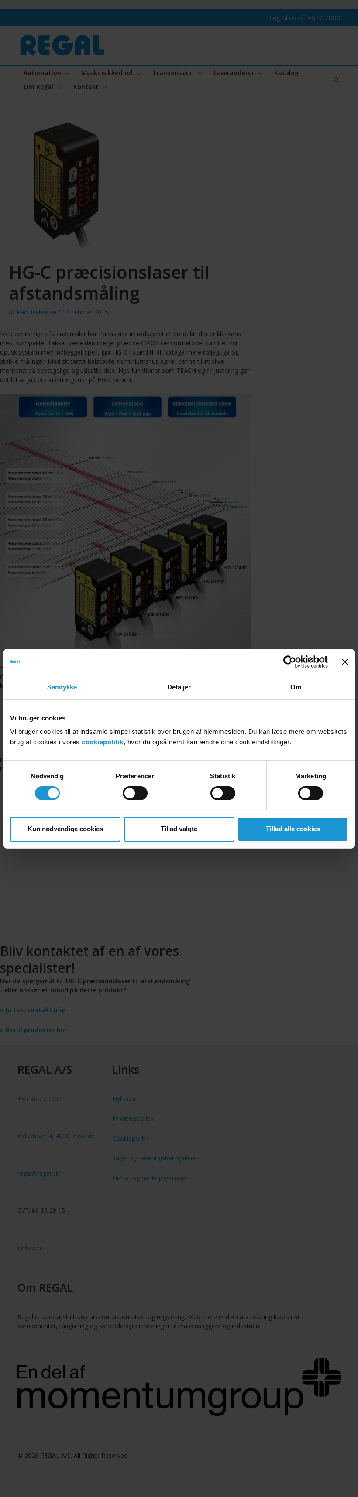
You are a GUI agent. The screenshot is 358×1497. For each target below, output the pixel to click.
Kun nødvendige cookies (65, 828)
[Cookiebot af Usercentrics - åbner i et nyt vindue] (289, 661)
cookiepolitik (103, 742)
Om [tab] (295, 686)
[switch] (135, 793)
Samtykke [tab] (62, 686)
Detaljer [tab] (179, 686)
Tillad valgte (179, 828)
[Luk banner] (345, 661)
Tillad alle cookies (293, 828)
